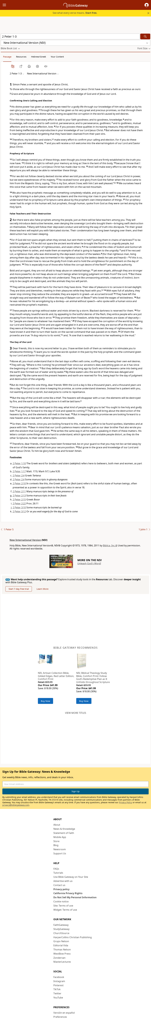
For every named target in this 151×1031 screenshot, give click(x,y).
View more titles (75, 712)
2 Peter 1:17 (19, 471)
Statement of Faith (63, 833)
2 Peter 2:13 (19, 495)
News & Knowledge (64, 828)
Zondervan (59, 957)
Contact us (59, 885)
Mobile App (59, 837)
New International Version (25, 540)
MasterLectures (62, 961)
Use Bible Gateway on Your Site (70, 876)
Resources (21, 56)
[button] (147, 5)
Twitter (57, 993)
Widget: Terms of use (65, 909)
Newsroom (59, 849)
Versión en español (64, 1012)
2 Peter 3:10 (19, 507)
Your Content (57, 56)
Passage (7, 56)
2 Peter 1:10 (19, 463)
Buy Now (45, 700)
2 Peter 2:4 (18, 475)
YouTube (58, 997)
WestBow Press (62, 953)
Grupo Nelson (61, 941)
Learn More (42, 588)
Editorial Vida (60, 945)
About (56, 824)
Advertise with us (63, 881)
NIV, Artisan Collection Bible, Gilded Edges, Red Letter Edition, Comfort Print (56, 676)
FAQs (56, 868)
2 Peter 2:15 (19, 499)
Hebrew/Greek (38, 56)
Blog (55, 845)
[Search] (145, 36)
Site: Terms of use (63, 905)
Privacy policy (61, 889)
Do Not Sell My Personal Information (75, 897)
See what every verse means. (75, 12)
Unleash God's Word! (89, 563)
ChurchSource (61, 933)
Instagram (59, 981)
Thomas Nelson (62, 949)
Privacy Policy (125, 802)
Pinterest (58, 985)
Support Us (59, 853)
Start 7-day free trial (19, 588)
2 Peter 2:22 (19, 503)
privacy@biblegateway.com (15, 805)
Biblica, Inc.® (110, 545)
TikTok (57, 989)
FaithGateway (61, 925)
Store (56, 841)
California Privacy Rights (67, 893)
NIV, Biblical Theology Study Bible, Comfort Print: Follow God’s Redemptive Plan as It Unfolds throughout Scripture (93, 677)
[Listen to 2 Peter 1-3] (45, 66)
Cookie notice (61, 901)
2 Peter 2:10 (19, 483)
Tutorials (58, 872)
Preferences (60, 1016)
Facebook (58, 977)
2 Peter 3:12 (19, 511)
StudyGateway (61, 929)
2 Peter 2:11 (19, 491)
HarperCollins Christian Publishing (72, 937)
